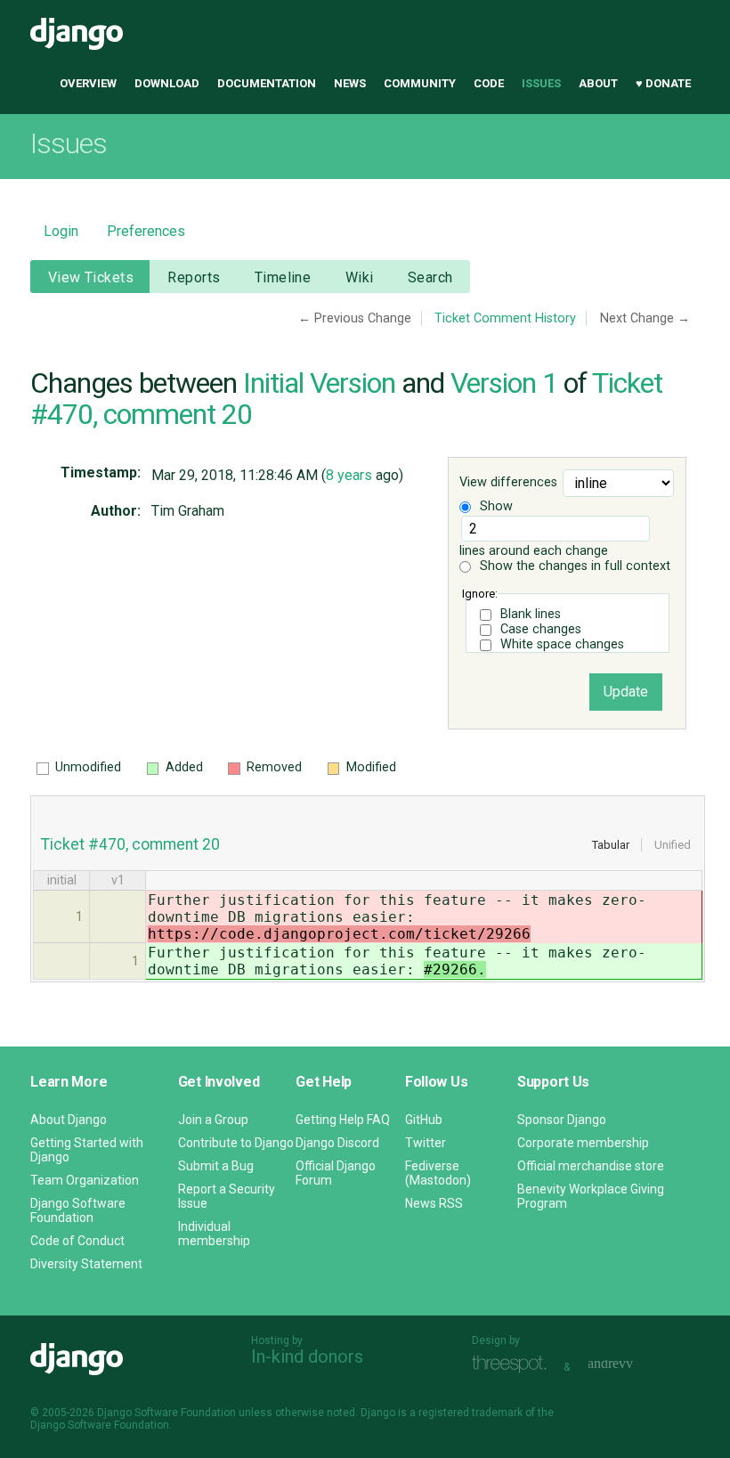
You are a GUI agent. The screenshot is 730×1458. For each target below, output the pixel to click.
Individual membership (214, 1233)
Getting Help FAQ (343, 1119)
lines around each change (533, 550)
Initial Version (319, 383)
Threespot (514, 1365)
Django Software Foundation (78, 1210)
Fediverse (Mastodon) (438, 1173)
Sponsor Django (561, 1119)
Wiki (359, 277)
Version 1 (503, 383)
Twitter (425, 1143)
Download (166, 83)
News (350, 83)
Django (76, 34)
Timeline (283, 277)
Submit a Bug (216, 1166)
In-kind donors (307, 1356)
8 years (349, 475)
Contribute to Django (236, 1143)
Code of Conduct (77, 1241)
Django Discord (337, 1143)
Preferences (146, 231)
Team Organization (84, 1180)
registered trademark (470, 1412)
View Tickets (91, 277)
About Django (68, 1119)
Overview (88, 83)
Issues (541, 83)
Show (494, 506)
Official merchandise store (590, 1166)
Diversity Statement (86, 1264)
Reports (193, 277)
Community (420, 83)
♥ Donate (663, 83)
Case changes (540, 629)
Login (61, 231)
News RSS (434, 1203)
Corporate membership (583, 1143)
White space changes (562, 644)
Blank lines (530, 614)
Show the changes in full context (573, 566)
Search (430, 277)
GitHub (423, 1119)
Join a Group (213, 1119)
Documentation (266, 83)
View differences (508, 483)
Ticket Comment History (505, 318)
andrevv (630, 1365)
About (598, 83)
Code (489, 83)
